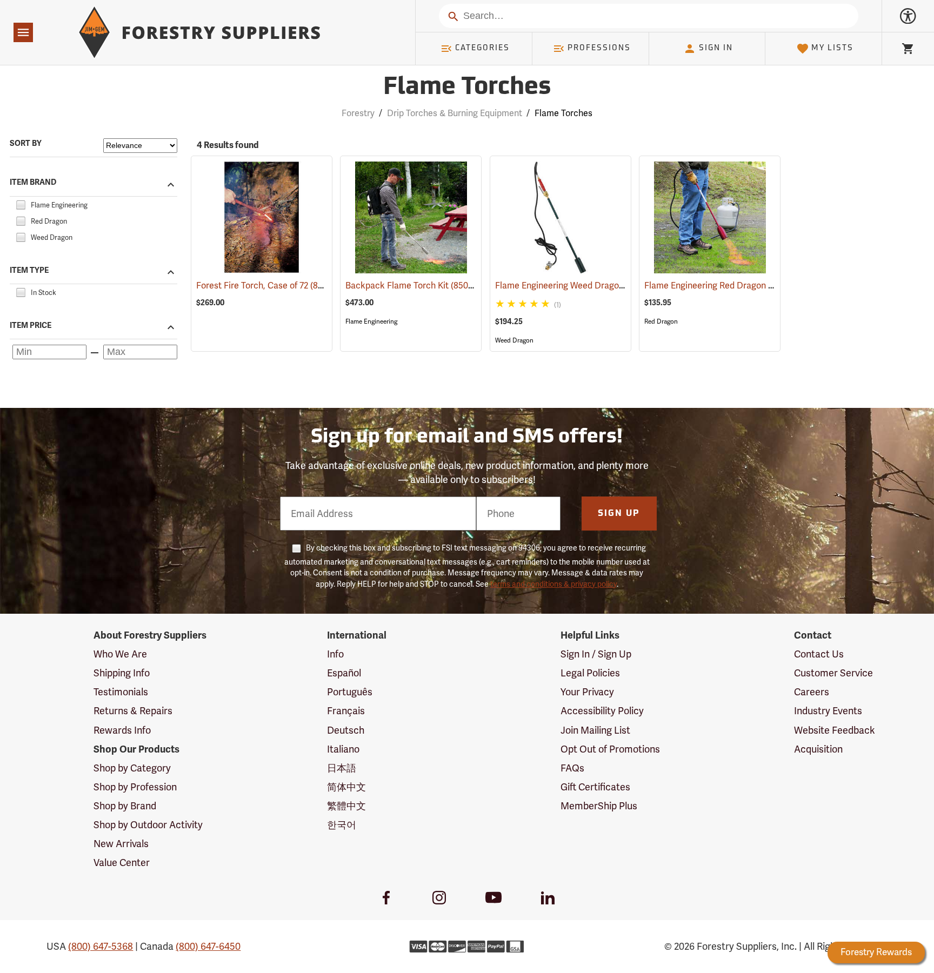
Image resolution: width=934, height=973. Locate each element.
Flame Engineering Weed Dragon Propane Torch (604, 285)
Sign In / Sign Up (596, 654)
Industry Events (828, 710)
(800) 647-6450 (208, 946)
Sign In (716, 48)
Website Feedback (834, 730)
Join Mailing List (595, 730)
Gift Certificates (595, 787)
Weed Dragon (514, 340)
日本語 (341, 768)
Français (346, 710)
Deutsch (345, 730)
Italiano (343, 749)
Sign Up (619, 513)
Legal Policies (590, 673)
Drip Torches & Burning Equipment (454, 113)
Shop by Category (132, 768)
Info (335, 654)
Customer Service (833, 673)
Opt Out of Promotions (610, 749)
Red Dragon (661, 321)
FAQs (572, 768)
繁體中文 (346, 806)
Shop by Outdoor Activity (148, 824)
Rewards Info (122, 730)
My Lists (832, 48)
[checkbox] (20, 203)
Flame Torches (467, 88)
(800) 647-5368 (100, 946)
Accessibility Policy (602, 710)
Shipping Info (122, 673)
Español (344, 673)
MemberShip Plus (599, 806)
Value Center (122, 862)
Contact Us (819, 654)
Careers (811, 692)
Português (349, 692)
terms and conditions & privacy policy (553, 584)
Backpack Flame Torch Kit (413, 285)
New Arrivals (121, 843)
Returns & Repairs (133, 710)
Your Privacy (587, 692)
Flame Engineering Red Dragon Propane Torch (750, 285)
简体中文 (346, 787)
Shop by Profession (135, 787)
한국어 (341, 824)
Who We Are (120, 654)
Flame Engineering (371, 321)
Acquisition (818, 749)
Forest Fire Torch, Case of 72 (268, 285)
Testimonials (121, 692)
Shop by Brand (125, 806)
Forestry (358, 113)
